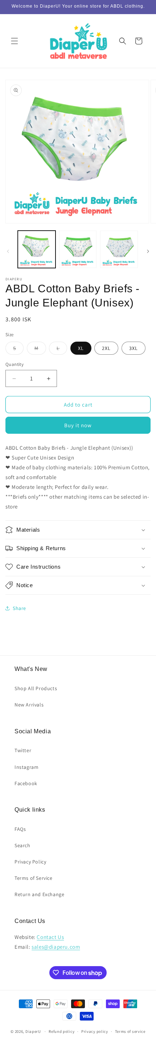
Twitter (23, 750)
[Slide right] (148, 251)
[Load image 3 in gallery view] (119, 249)
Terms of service (130, 1031)
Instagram (26, 767)
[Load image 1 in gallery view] (37, 249)
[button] (14, 41)
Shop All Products (36, 688)
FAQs (20, 829)
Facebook (26, 783)
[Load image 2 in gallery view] (78, 249)
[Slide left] (8, 251)
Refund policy (61, 1031)
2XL (106, 348)
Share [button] (19, 608)
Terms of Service (34, 878)
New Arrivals (29, 704)
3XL (133, 348)
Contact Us (50, 936)
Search (22, 845)
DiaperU (33, 1031)
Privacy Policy (30, 861)
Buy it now (78, 425)
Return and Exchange (39, 894)
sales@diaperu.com (56, 946)
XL (81, 348)
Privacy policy (94, 1031)
